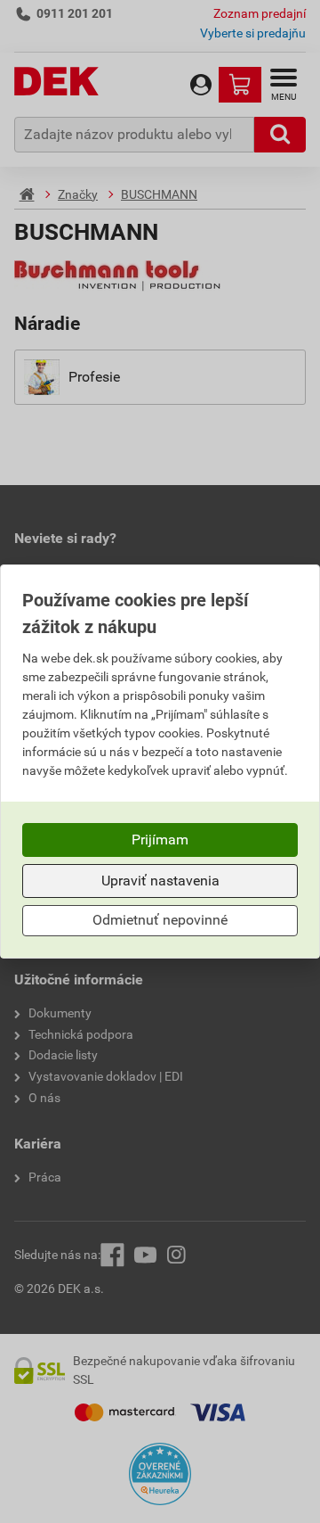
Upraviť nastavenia (160, 880)
